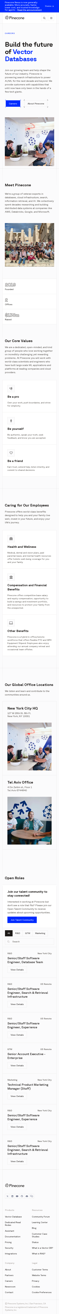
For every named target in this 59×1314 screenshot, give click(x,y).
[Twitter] (7, 1196)
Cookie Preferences (42, 1292)
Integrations (11, 1253)
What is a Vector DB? (42, 1248)
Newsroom (10, 1286)
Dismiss (48, 6)
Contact (9, 1292)
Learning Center (40, 1222)
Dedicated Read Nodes (13, 1223)
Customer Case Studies (39, 1235)
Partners (9, 1275)
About (8, 1269)
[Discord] (26, 1196)
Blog (34, 1228)
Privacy (35, 1281)
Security (9, 1248)
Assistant (9, 1231)
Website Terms (39, 1275)
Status (35, 1242)
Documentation (12, 1236)
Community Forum (41, 1216)
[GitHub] (22, 1196)
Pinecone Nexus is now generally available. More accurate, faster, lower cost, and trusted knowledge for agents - (23, 6)
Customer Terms (40, 1269)
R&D (17, 933)
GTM (27, 933)
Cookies (36, 1286)
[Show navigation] (51, 18)
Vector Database (13, 1216)
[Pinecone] (14, 18)
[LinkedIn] (12, 1196)
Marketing (40, 933)
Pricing (8, 1242)
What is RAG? (38, 1253)
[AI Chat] (44, 18)
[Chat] (31, 1196)
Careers (9, 1281)
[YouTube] (17, 1196)
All (9, 933)
